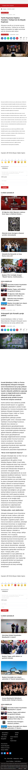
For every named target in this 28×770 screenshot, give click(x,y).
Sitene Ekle (9, 758)
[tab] (4, 168)
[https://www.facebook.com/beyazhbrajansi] (2, 753)
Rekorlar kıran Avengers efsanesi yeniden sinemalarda (13, 234)
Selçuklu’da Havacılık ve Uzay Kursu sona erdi (12, 255)
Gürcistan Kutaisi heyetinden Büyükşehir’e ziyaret (11, 636)
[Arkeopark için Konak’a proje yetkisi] (14, 341)
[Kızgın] (15, 160)
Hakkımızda (16, 758)
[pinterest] (17, 38)
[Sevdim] (8, 160)
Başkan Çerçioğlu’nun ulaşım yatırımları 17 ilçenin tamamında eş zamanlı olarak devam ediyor (13, 678)
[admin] (10, 753)
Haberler (4, 9)
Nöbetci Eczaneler (5, 747)
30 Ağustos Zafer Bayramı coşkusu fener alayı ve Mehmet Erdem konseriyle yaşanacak (13, 213)
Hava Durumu (4, 743)
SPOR (16, 734)
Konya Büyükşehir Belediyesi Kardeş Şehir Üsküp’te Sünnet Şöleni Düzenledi (12, 699)
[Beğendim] (2, 160)
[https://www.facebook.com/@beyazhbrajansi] (7, 753)
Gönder (5, 187)
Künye (21, 758)
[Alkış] (5, 160)
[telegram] (11, 38)
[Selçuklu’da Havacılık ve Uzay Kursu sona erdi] (14, 245)
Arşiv (11, 738)
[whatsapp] (8, 38)
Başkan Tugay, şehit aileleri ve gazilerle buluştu (12, 657)
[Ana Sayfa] (1, 9)
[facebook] (2, 38)
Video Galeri (4, 736)
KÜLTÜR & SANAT (11, 9)
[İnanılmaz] (22, 160)
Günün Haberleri (14, 736)
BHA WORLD (5, 732)
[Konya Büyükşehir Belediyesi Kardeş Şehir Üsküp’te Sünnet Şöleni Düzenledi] (14, 689)
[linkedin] (14, 38)
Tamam (25, 768)
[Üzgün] (25, 160)
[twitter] (5, 38)
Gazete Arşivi (13, 740)
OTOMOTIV (4, 734)
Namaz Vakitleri (4, 749)
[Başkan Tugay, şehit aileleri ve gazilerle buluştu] (14, 647)
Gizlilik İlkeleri (17, 761)
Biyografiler (3, 738)
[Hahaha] (18, 160)
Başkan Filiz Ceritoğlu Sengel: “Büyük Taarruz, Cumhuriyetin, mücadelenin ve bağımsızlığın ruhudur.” (12, 276)
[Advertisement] (14, 79)
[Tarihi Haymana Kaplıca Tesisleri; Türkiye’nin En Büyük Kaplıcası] (14, 49)
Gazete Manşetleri (5, 745)
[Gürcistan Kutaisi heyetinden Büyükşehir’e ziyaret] (14, 626)
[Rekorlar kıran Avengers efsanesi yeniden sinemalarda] (14, 224)
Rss (5, 758)
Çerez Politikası (10, 761)
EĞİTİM (16, 732)
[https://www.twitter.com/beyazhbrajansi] (5, 753)
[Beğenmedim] (12, 160)
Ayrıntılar (20, 768)
